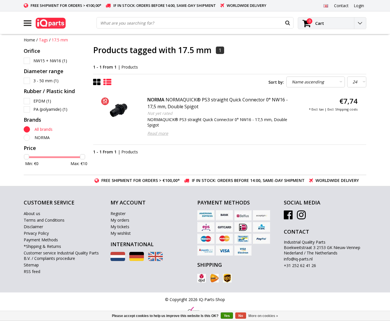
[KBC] (261, 227)
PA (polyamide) (50, 109)
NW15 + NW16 (50, 60)
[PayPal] (261, 239)
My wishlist (120, 233)
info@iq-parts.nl (298, 259)
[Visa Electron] (243, 250)
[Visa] (224, 250)
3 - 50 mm (46, 80)
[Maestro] (205, 239)
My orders (119, 220)
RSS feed (32, 271)
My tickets (119, 226)
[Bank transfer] (224, 215)
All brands (44, 129)
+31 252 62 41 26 (300, 265)
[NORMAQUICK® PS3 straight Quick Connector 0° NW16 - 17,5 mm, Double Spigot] (119, 110)
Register (118, 213)
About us (32, 213)
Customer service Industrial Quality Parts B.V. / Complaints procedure (61, 255)
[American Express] (205, 215)
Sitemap (31, 265)
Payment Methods (41, 239)
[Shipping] (201, 278)
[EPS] (205, 227)
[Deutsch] (136, 259)
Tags (43, 40)
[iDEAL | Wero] (243, 227)
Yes (227, 316)
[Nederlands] (117, 259)
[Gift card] (224, 227)
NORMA (42, 137)
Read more (157, 133)
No (240, 316)
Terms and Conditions (44, 220)
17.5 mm (60, 40)
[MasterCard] (224, 239)
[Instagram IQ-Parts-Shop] (301, 217)
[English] (325, 5)
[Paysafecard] (205, 250)
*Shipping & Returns (42, 246)
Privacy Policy (36, 233)
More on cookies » (263, 316)
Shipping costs (346, 109)
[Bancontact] (243, 239)
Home (29, 40)
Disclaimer (33, 226)
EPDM (42, 101)
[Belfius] (243, 215)
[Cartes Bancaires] (261, 215)
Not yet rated (159, 113)
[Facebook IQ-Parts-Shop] (288, 217)
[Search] (287, 23)
